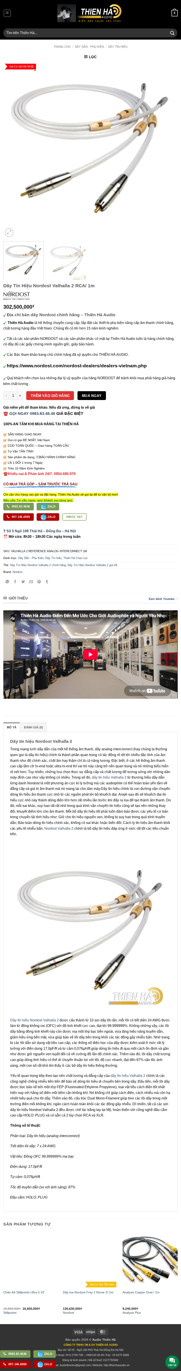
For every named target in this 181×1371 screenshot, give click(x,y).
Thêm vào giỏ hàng (50, 396)
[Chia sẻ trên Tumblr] (47, 582)
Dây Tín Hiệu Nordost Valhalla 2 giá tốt (92, 565)
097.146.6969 (20, 517)
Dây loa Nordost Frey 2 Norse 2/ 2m (88, 1292)
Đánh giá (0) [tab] (33, 727)
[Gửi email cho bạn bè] (31, 582)
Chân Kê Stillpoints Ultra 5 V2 (23, 1292)
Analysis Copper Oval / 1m (141, 1292)
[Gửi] (172, 33)
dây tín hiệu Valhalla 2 (109, 777)
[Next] (169, 150)
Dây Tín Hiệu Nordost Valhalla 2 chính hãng (38, 565)
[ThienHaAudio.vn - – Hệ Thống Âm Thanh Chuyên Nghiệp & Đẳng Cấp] (89, 13)
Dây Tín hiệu (117, 46)
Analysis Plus (132, 1312)
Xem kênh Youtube (161, 599)
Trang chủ (62, 46)
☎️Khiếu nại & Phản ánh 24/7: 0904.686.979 (39, 474)
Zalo (51, 506)
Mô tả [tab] (11, 727)
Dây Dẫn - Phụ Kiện (89, 46)
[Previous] (12, 150)
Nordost (18, 572)
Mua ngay (92, 396)
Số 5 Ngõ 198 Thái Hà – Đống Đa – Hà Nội (41, 531)
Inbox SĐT (74, 517)
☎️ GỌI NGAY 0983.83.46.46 (29, 413)
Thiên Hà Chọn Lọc (75, 558)
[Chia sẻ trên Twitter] (23, 582)
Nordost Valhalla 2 (58, 828)
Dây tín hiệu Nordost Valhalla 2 (34, 1020)
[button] (7, 13)
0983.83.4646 (20, 506)
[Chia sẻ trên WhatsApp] (7, 582)
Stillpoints (10, 1312)
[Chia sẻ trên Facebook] (15, 582)
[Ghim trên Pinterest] (39, 582)
